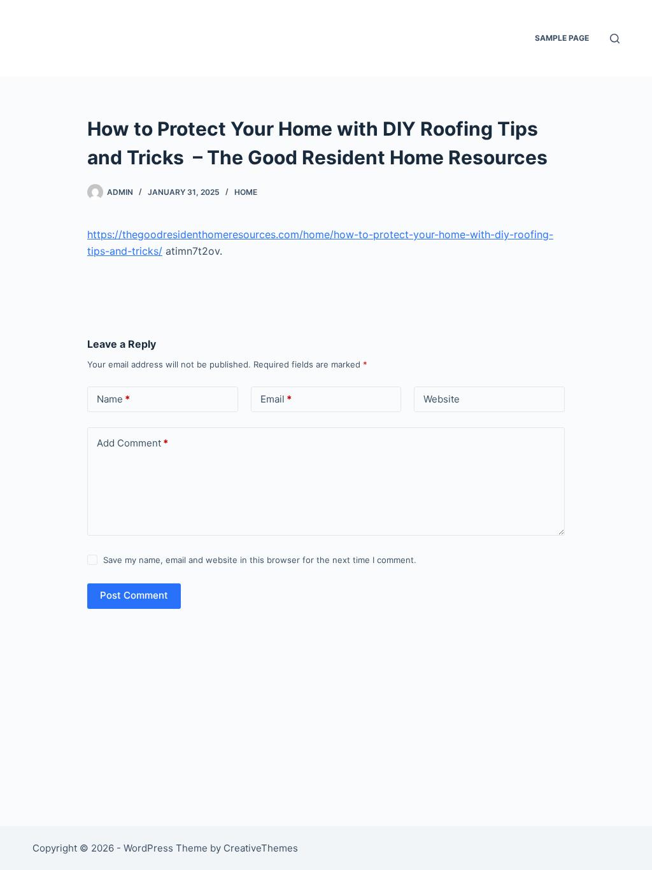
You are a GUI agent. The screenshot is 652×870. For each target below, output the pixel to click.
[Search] (615, 38)
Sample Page (562, 38)
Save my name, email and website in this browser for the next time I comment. (259, 560)
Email (276, 399)
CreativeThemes (260, 848)
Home (245, 192)
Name (113, 399)
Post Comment (134, 595)
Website (441, 399)
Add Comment (132, 443)
